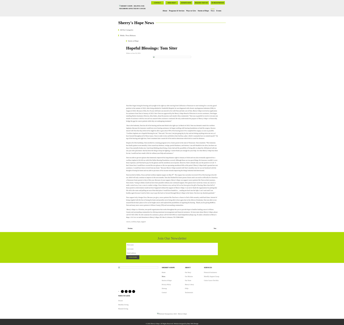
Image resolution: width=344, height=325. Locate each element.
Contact (157, 2)
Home (164, 272)
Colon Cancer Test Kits (211, 280)
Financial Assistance (210, 272)
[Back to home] (136, 10)
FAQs (186, 288)
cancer (128, 222)
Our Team (188, 280)
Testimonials (189, 292)
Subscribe (133, 257)
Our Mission (189, 276)
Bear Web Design (192, 323)
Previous (130, 228)
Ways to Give (191, 11)
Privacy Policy (166, 284)
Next (215, 228)
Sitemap (164, 288)
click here (133, 217)
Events (218, 11)
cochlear (133, 222)
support (143, 222)
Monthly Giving (123, 305)
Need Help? (172, 2)
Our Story (188, 272)
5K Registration (218, 2)
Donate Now (186, 2)
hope (138, 222)
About (165, 11)
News (213, 11)
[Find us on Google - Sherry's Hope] (133, 291)
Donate (120, 301)
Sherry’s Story (189, 284)
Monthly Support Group (211, 276)
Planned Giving (123, 309)
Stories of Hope (203, 11)
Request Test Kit (201, 2)
